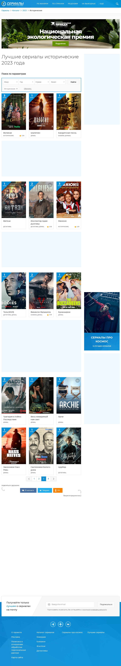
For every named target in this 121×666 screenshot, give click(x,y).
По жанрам (42, 4)
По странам (58, 4)
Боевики (41, 642)
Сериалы (5, 10)
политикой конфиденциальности (94, 609)
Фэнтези (41, 646)
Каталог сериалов (45, 632)
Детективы (42, 651)
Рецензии (73, 4)
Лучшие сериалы (95, 632)
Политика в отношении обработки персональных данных (18, 647)
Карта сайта (17, 657)
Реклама (15, 637)
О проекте (16, 632)
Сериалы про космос (72, 632)
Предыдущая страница (29, 478)
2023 (24, 10)
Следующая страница (54, 478)
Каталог (15, 10)
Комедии (41, 637)
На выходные (89, 4)
